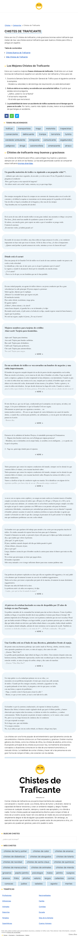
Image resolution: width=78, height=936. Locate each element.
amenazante (54, 145)
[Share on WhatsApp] (12, 116)
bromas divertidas (25, 163)
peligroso (10, 145)
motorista (50, 128)
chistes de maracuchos (14, 867)
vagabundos (66, 140)
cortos (71, 878)
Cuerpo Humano (45, 923)
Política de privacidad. (14, 932)
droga (22, 145)
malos (50, 873)
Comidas (42, 907)
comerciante (12, 134)
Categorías (17, 25)
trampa (42, 134)
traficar (9, 128)
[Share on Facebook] (7, 116)
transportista (24, 128)
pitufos (26, 878)
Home (5, 935)
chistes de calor (41, 851)
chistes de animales (41, 867)
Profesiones (6, 895)
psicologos (37, 873)
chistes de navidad (12, 862)
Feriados (5, 918)
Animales (5, 907)
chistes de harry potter (15, 851)
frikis (16, 878)
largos (48, 878)
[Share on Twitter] (17, 116)
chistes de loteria (65, 856)
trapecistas (65, 128)
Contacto (12, 935)
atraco (68, 145)
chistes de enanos (64, 851)
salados (39, 883)
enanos (6, 878)
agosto (53, 883)
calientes (59, 878)
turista (68, 134)
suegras (70, 873)
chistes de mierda (65, 867)
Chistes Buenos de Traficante (18, 53)
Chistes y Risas (73, 934)
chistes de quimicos (64, 862)
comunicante (49, 140)
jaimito (59, 873)
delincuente (28, 134)
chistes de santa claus (38, 862)
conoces (9, 883)
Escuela (42, 912)
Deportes (6, 912)
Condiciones (20, 935)
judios (24, 883)
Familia (41, 901)
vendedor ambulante (15, 140)
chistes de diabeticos (14, 856)
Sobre (27, 935)
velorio (37, 878)
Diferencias (6, 901)
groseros (7, 873)
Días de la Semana (46, 918)
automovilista (36, 145)
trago (38, 128)
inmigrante (34, 140)
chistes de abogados (40, 856)
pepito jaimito (22, 873)
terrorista (55, 134)
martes (68, 883)
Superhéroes (7, 923)
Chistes (7, 25)
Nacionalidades (45, 895)
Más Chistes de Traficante (17, 57)
